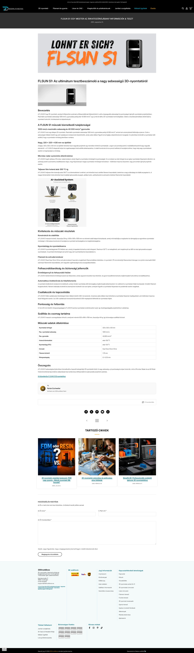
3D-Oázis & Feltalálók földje (46, 632)
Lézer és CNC (77, 8)
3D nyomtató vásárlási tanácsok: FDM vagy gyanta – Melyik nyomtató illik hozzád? (56, 480)
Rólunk (121, 577)
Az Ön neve (42, 511)
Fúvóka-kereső (123, 598)
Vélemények (122, 611)
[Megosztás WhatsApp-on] (108, 412)
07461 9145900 (42, 581)
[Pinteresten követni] (98, 628)
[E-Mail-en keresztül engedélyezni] (102, 412)
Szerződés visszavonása (106, 591)
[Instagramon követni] (94, 628)
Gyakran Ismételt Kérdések (127, 608)
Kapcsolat (122, 574)
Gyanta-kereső (123, 604)
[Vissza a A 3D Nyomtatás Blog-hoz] (97, 421)
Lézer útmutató (123, 591)
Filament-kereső (124, 594)
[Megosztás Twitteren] (91, 412)
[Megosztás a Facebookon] (86, 412)
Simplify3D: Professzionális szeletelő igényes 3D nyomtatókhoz (137, 479)
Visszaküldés (123, 580)
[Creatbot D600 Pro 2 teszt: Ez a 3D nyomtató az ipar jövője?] (87, 421)
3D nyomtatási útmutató (126, 587)
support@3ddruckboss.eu (46, 583)
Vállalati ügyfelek (140, 8)
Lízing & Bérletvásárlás (45, 638)
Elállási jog (102, 580)
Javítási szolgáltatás (123, 8)
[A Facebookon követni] (90, 628)
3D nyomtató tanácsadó (126, 601)
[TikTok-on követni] (102, 628)
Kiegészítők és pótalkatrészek (98, 8)
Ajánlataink (122, 618)
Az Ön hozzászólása (44, 520)
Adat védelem (103, 584)
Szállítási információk (105, 587)
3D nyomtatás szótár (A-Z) (127, 584)
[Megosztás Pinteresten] (97, 412)
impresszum (102, 574)
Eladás (153, 8)
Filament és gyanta (60, 8)
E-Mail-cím (102, 511)
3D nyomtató (43, 8)
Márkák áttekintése (124, 615)
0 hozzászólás (149, 402)
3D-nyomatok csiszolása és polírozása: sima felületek (97, 479)
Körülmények (103, 577)
